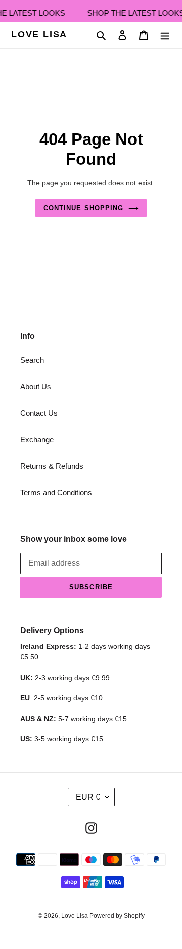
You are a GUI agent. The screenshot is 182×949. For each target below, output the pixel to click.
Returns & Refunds (51, 466)
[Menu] (164, 35)
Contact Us (39, 413)
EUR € (88, 797)
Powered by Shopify (117, 915)
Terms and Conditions (56, 492)
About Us (35, 386)
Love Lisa (39, 34)
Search (32, 360)
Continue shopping (83, 208)
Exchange (37, 439)
